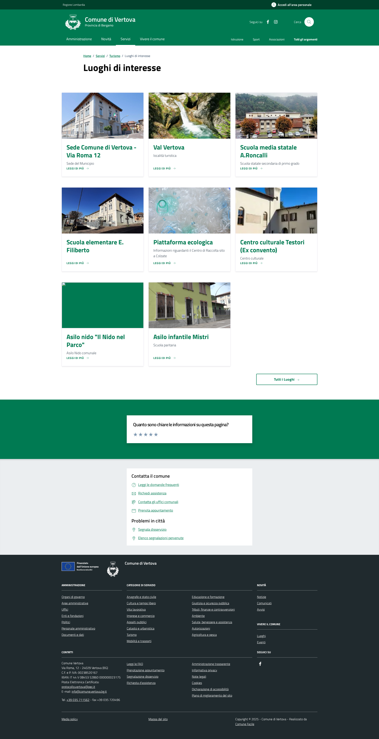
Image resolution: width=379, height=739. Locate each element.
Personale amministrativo (78, 628)
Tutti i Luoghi (284, 379)
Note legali (199, 676)
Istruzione (237, 39)
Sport (256, 39)
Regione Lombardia (74, 5)
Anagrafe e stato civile (141, 596)
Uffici (65, 609)
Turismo (114, 55)
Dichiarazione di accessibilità (210, 689)
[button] (291, 5)
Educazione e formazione (208, 596)
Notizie (261, 596)
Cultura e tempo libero (141, 603)
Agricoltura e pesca (204, 634)
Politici (66, 622)
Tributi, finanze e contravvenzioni (213, 609)
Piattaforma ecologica (183, 242)
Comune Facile (244, 724)
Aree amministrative (75, 603)
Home (87, 55)
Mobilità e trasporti (139, 641)
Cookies (197, 682)
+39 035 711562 (78, 699)
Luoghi (261, 635)
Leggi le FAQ (135, 663)
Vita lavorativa (136, 609)
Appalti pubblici (136, 622)
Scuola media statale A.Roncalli (268, 151)
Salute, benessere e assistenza (212, 622)
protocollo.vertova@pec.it (78, 686)
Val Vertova (168, 147)
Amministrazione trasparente (211, 663)
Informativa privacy (204, 670)
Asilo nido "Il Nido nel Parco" (96, 341)
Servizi (100, 55)
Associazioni (276, 39)
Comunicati (264, 603)
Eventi (261, 642)
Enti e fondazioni (72, 615)
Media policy (70, 719)
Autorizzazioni (201, 628)
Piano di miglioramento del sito (212, 695)
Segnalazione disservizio (142, 676)
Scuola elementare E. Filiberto (95, 246)
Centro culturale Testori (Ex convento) (272, 246)
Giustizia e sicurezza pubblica (210, 603)
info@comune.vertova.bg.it (89, 691)
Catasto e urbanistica (140, 628)
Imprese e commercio (141, 615)
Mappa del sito (158, 719)
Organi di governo (73, 596)
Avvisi (261, 609)
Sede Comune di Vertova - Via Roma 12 (101, 151)
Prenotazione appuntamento (145, 670)
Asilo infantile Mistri (181, 337)
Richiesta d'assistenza (141, 682)
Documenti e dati (73, 634)
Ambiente (198, 615)
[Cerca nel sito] (309, 22)
